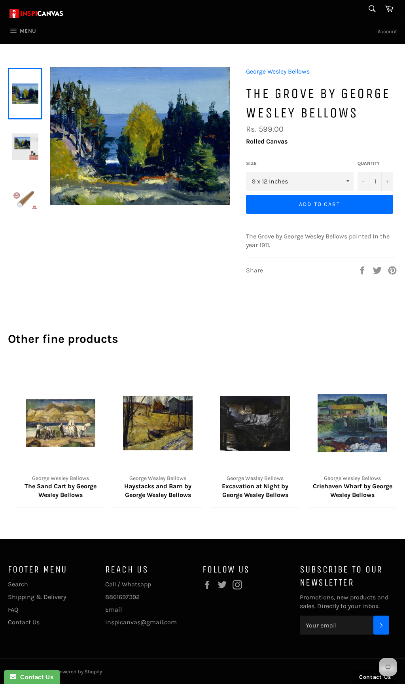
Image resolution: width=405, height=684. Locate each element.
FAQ (13, 609)
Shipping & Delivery (37, 597)
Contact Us (24, 622)
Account (387, 31)
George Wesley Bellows (278, 71)
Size (251, 163)
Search (18, 584)
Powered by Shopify (79, 672)
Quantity (369, 163)
